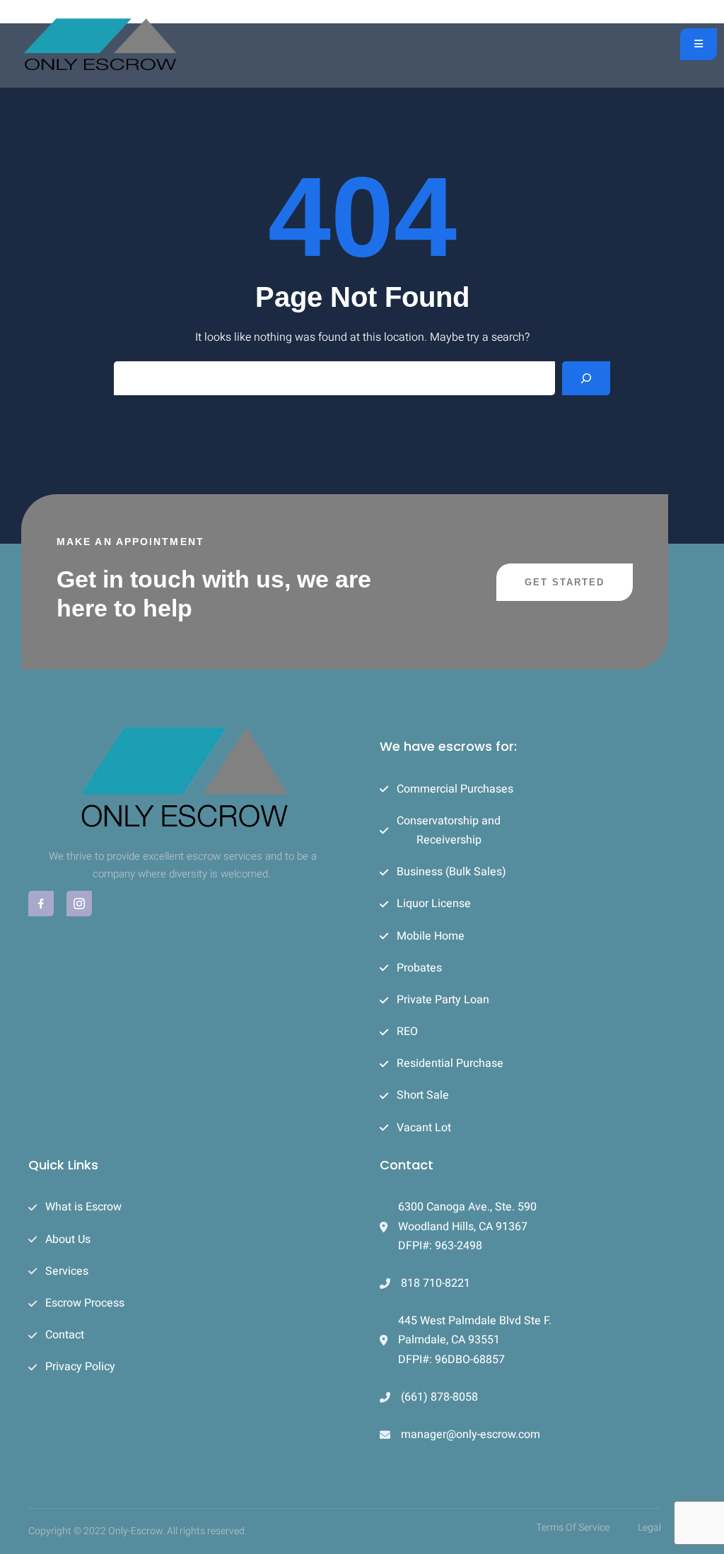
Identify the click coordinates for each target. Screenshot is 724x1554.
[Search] (586, 378)
